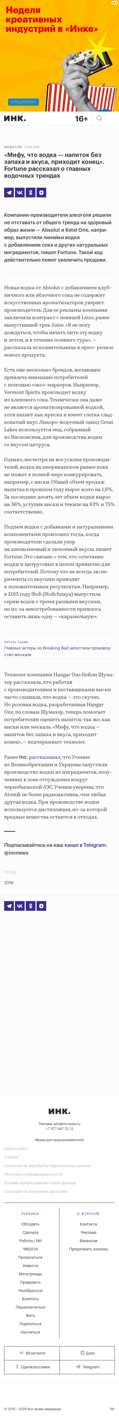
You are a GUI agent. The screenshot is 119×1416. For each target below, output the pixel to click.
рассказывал (44, 757)
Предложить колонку (88, 1249)
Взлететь (30, 1299)
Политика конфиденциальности (33, 1175)
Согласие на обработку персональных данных (47, 1166)
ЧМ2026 (30, 1249)
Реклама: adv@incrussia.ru (59, 1124)
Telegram (90, 1367)
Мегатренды (30, 1274)
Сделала (30, 1233)
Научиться (30, 1332)
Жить (30, 1316)
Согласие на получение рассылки (36, 1192)
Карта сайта (15, 1149)
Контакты (88, 1224)
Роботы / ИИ (30, 1241)
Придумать (30, 1283)
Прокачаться (30, 1258)
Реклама (89, 1233)
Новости (13, 147)
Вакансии (88, 1241)
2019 (8, 883)
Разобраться (30, 1291)
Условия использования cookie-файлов (40, 1183)
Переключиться (30, 1307)
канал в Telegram (85, 845)
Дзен (90, 1353)
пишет (48, 252)
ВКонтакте (35, 1353)
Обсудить (30, 1224)
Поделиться (30, 1324)
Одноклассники (35, 1367)
